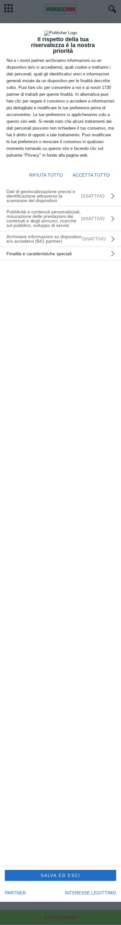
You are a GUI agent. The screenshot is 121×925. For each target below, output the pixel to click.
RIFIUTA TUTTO (46, 175)
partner (15, 892)
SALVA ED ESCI (60, 875)
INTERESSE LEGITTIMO (90, 892)
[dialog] (60, 462)
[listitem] (60, 238)
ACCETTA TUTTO (91, 175)
